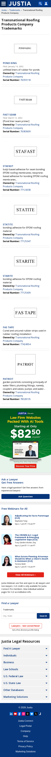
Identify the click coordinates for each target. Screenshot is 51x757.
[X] (36, 714)
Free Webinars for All (14, 508)
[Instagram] (23, 714)
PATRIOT (8, 378)
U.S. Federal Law (13, 676)
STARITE (8, 275)
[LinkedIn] (11, 714)
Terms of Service (25, 741)
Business (8, 662)
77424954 (25, 344)
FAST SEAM (9, 114)
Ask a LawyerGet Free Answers (12, 481)
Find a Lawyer (10, 603)
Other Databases (13, 690)
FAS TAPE (8, 327)
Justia (4, 10)
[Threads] (27, 714)
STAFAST (8, 166)
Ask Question (25, 496)
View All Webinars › (25, 574)
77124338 (25, 189)
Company (25, 731)
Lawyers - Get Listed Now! (25, 625)
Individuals (9, 655)
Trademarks (14, 10)
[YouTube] (15, 714)
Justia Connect (25, 721)
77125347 (25, 241)
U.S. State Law (12, 683)
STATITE (8, 224)
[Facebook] (19, 714)
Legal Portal (25, 726)
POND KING (10, 63)
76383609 (25, 131)
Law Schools (10, 669)
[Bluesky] (31, 714)
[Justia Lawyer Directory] (40, 714)
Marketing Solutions (15, 696)
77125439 (25, 292)
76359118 (25, 80)
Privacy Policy (25, 746)
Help (25, 736)
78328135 (25, 399)
